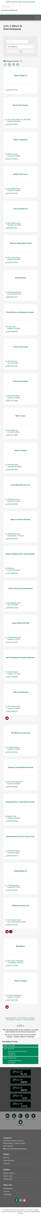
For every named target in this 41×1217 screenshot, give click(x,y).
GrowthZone (20, 1211)
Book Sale (11, 1045)
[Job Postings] (7, 719)
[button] (4, 61)
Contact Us (18, 1019)
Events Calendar (23, 1018)
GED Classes (12, 1055)
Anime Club (11, 1064)
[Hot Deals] (10, 933)
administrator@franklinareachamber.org (16, 1148)
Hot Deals (32, 1018)
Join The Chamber (29, 1019)
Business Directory (10, 1018)
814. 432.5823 (9, 1146)
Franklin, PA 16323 (15, 1143)
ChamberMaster (35, 1211)
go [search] (21, 51)
